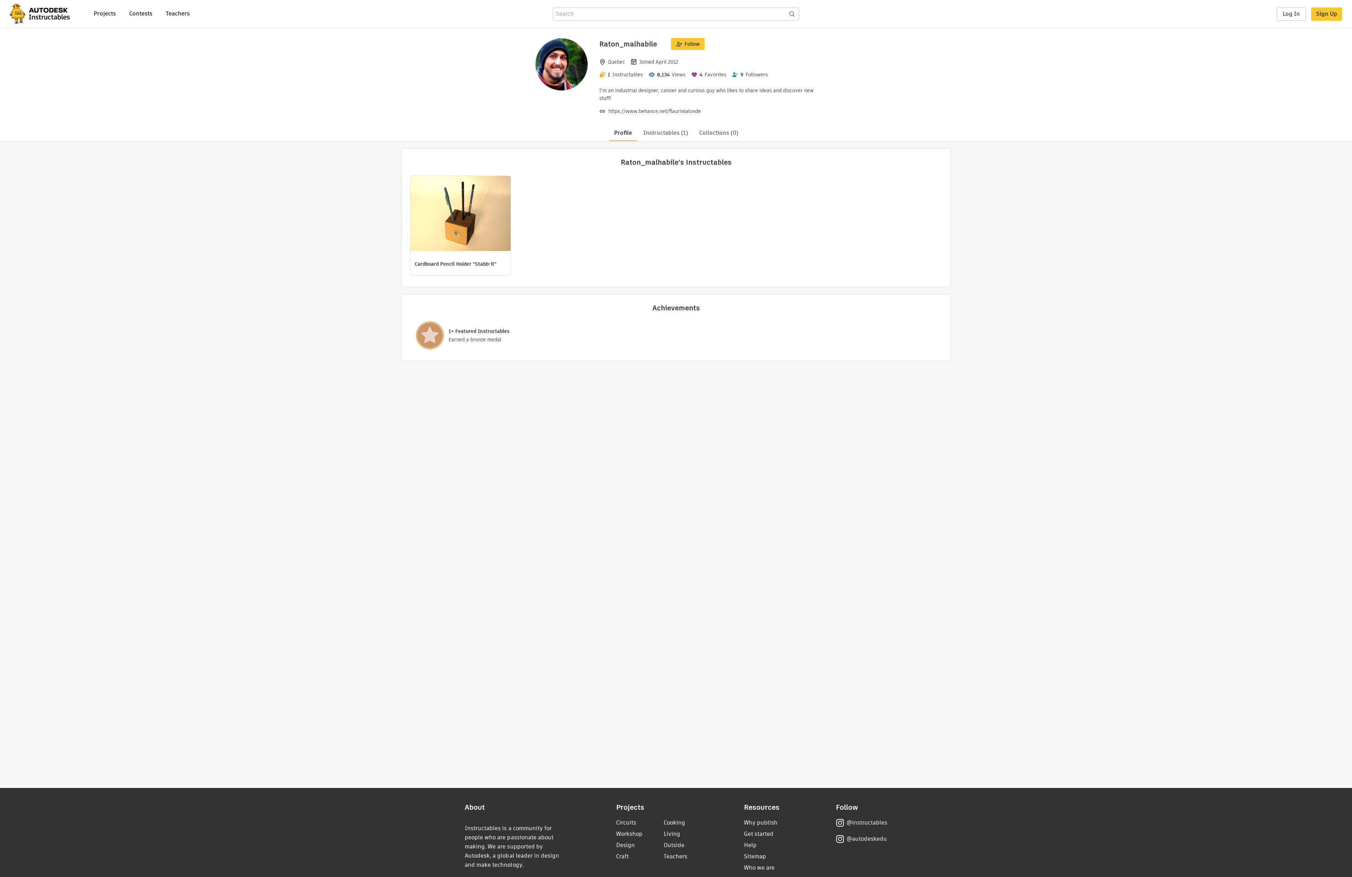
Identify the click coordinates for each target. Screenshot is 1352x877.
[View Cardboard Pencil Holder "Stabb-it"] (461, 214)
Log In (1291, 14)
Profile (623, 133)
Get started (759, 834)
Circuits (626, 823)
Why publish (760, 823)
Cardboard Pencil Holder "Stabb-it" (455, 263)
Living (672, 834)
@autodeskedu (866, 839)
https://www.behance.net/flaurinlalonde (654, 111)
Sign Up (1326, 14)
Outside (674, 845)
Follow (692, 44)
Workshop (629, 834)
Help (750, 845)
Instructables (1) (665, 133)
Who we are (759, 868)
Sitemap (755, 856)
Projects (105, 14)
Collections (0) (718, 133)
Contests (140, 14)
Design (625, 845)
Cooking (674, 823)
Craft (622, 856)
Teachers (178, 14)
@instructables (866, 823)
